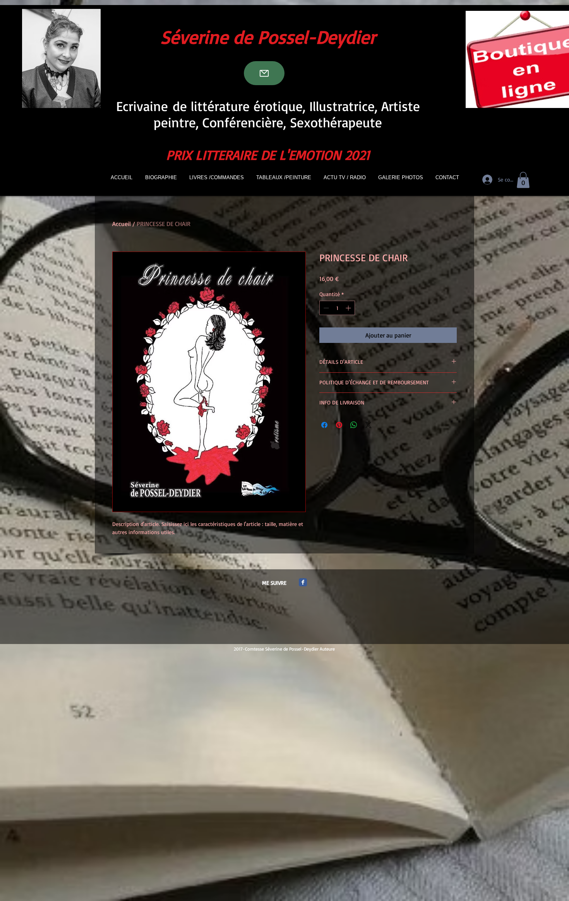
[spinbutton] (337, 308)
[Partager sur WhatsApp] (353, 425)
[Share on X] (368, 425)
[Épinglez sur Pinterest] (339, 425)
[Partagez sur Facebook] (324, 425)
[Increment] (349, 308)
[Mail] (264, 73)
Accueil (121, 224)
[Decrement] (325, 308)
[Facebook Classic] (303, 582)
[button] (523, 180)
